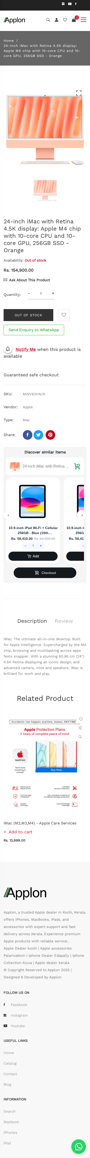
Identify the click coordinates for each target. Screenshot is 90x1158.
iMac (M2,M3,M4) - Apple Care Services (40, 823)
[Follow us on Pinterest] (50, 435)
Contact (10, 1074)
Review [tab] (64, 621)
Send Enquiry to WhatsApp (34, 330)
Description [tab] (32, 621)
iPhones (10, 1132)
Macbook (11, 1122)
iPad (7, 1143)
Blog (7, 1084)
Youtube (18, 1026)
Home (9, 41)
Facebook (19, 1005)
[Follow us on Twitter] (38, 435)
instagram (19, 1015)
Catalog (10, 1063)
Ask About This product (29, 280)
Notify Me (26, 349)
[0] (74, 20)
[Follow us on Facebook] (27, 435)
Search (10, 1111)
